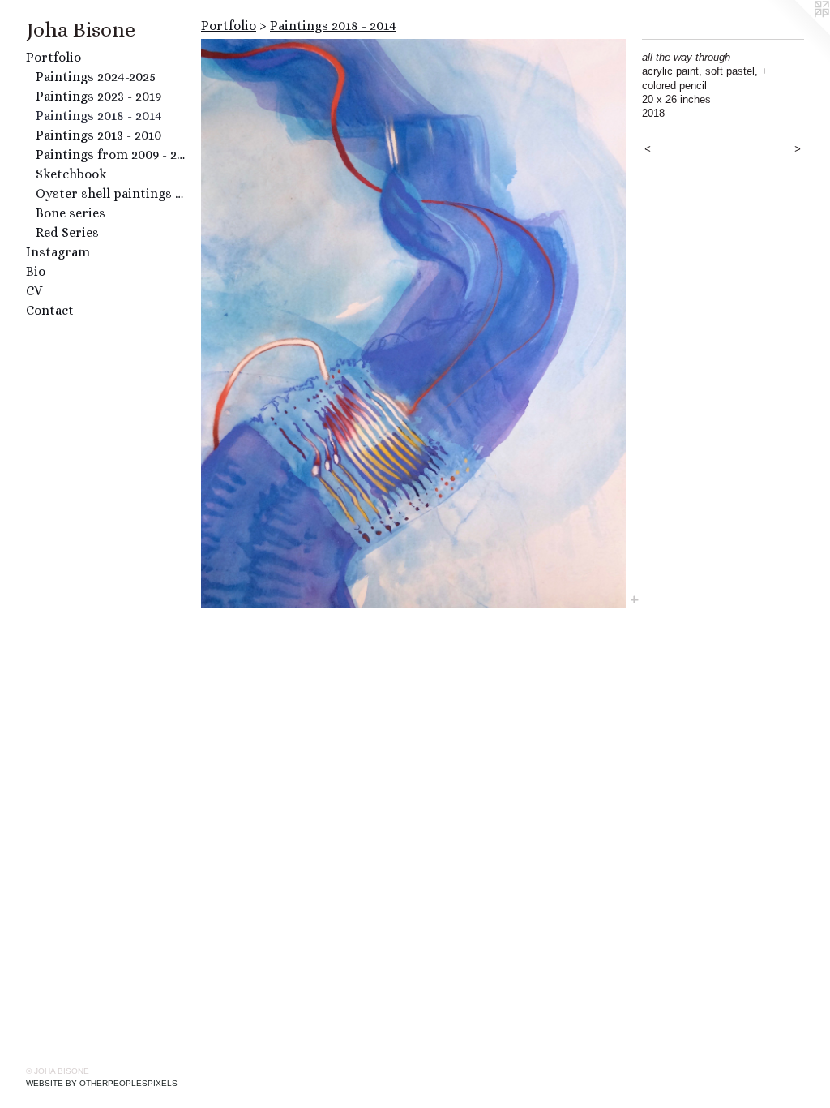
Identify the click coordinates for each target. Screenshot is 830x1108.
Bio (35, 271)
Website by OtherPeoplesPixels (102, 1083)
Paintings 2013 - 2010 (98, 135)
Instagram (58, 252)
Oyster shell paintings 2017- (112, 193)
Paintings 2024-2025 (96, 76)
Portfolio (53, 57)
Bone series (70, 213)
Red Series (67, 232)
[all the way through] (413, 323)
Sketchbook (71, 174)
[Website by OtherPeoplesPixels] (797, 32)
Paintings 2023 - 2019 (98, 96)
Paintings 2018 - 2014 (99, 115)
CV (34, 290)
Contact (50, 310)
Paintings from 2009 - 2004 (112, 154)
